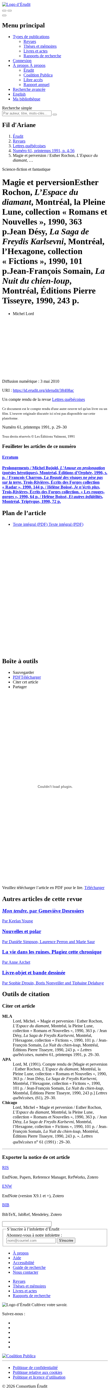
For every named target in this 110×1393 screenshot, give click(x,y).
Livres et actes (35, 51)
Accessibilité (23, 1262)
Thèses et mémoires (40, 46)
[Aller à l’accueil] (16, 4)
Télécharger (94, 887)
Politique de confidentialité (35, 1367)
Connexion (22, 60)
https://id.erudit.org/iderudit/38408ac (43, 390)
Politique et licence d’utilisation (39, 1377)
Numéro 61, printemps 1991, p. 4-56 (43, 150)
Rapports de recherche (42, 56)
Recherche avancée (29, 89)
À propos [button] (21, 65)
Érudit (28, 70)
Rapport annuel (36, 84)
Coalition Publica (38, 75)
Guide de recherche (29, 1267)
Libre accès (33, 80)
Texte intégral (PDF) (30, 524)
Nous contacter (25, 1272)
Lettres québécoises (29, 146)
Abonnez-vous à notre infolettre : (34, 1235)
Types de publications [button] (31, 36)
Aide (17, 1258)
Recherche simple (17, 108)
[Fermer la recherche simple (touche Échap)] (9, 10)
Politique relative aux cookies (37, 1372)
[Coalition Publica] (19, 1356)
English (19, 94)
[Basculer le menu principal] (4, 15)
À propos (37, 65)
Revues (29, 41)
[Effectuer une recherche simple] (4, 10)
